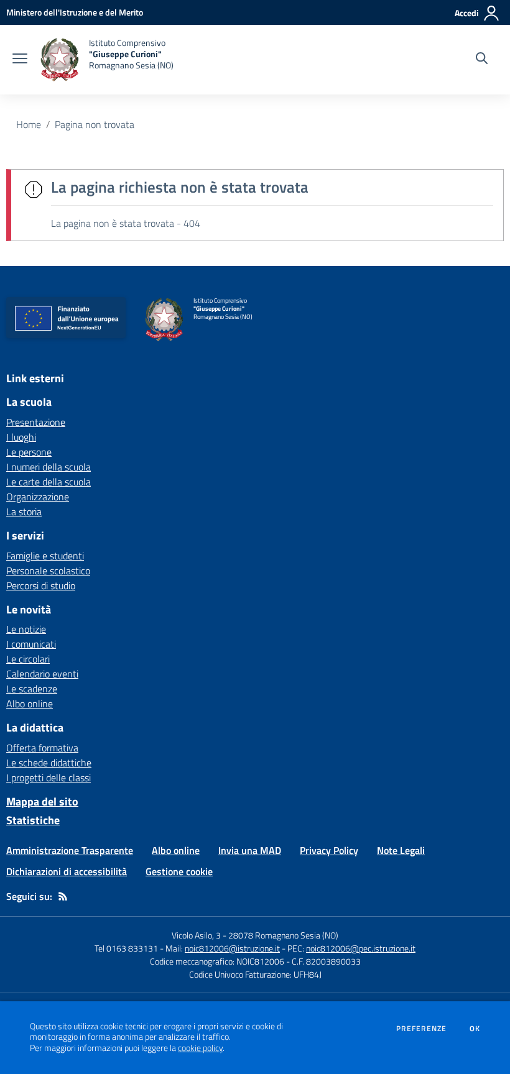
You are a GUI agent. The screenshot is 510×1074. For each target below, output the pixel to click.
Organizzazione (37, 496)
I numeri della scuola (48, 466)
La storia (24, 511)
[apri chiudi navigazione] (19, 59)
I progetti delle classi (48, 777)
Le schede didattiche (48, 762)
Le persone (29, 451)
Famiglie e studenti (45, 555)
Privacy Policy (329, 850)
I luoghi (21, 436)
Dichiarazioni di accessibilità (66, 871)
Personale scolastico (48, 570)
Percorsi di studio (40, 585)
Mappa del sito (42, 801)
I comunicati (31, 643)
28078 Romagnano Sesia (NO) (283, 935)
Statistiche (33, 820)
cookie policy (200, 1048)
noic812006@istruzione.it (232, 948)
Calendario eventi (42, 673)
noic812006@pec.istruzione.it (360, 948)
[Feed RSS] (62, 896)
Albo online (29, 703)
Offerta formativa (42, 747)
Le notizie (26, 629)
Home (28, 124)
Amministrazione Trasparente (69, 850)
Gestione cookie (179, 871)
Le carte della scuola (48, 481)
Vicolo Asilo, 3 (197, 935)
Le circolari (28, 658)
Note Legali (401, 850)
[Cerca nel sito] (481, 60)
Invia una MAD (249, 850)
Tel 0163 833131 (126, 948)
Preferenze (421, 1028)
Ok (475, 1028)
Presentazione (35, 422)
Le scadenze (31, 688)
